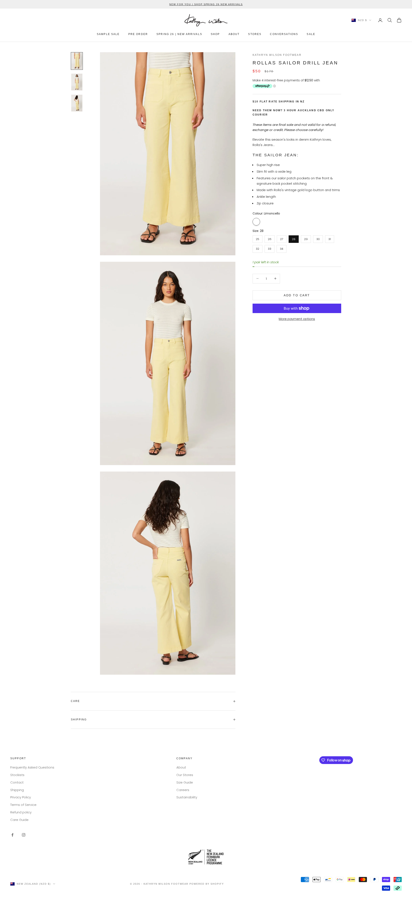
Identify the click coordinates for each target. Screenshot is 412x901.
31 (329, 238)
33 (269, 248)
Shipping (17, 790)
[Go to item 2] (77, 82)
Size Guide (184, 782)
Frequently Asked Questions (32, 767)
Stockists (17, 775)
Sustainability (186, 797)
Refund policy (21, 812)
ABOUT (234, 34)
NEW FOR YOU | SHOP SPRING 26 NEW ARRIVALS (206, 4)
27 (281, 238)
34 (281, 248)
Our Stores (184, 775)
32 (257, 248)
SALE (311, 34)
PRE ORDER (138, 34)
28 (293, 238)
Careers (182, 790)
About (181, 767)
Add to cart (297, 295)
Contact (17, 782)
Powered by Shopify (206, 884)
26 (269, 238)
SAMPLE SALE (108, 34)
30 (318, 238)
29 (306, 238)
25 (257, 238)
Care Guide (19, 819)
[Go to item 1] (77, 61)
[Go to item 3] (77, 103)
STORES (254, 34)
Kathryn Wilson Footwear (277, 54)
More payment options (297, 319)
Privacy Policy (20, 797)
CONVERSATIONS (284, 34)
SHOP (215, 34)
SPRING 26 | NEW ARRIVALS (179, 34)
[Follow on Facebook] (12, 835)
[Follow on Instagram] (23, 835)
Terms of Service (23, 804)
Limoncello (256, 221)
